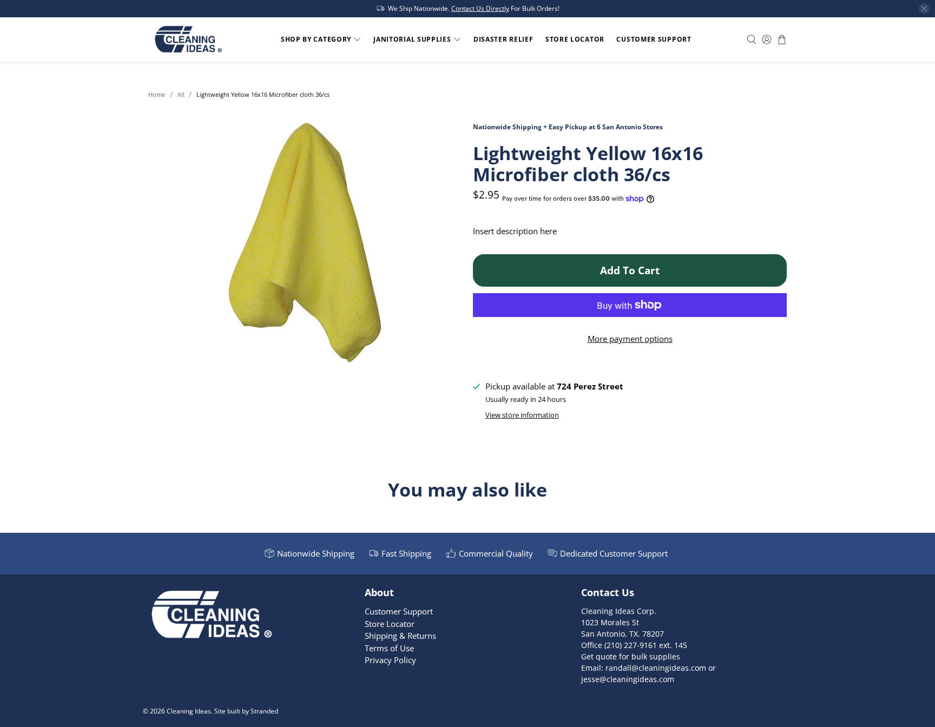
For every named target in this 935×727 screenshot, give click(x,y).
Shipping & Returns (400, 635)
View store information (522, 415)
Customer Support (653, 39)
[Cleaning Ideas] (188, 39)
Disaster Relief (503, 39)
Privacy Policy (390, 660)
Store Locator (574, 39)
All (181, 94)
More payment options (630, 338)
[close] (924, 8)
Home (156, 94)
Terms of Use (389, 648)
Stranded (264, 711)
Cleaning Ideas (189, 711)
